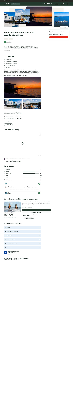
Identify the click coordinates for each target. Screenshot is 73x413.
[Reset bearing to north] (40, 136)
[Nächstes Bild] (20, 206)
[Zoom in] (40, 133)
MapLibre (38, 155)
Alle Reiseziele (9, 258)
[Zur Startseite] (6, 4)
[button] (6, 51)
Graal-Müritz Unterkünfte (24, 258)
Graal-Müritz (16, 258)
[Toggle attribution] (40, 155)
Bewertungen (67, 0)
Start (4, 258)
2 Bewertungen (8, 42)
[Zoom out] (40, 135)
